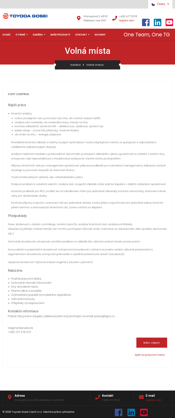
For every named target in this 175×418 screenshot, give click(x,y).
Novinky (100, 34)
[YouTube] (144, 413)
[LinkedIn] (131, 413)
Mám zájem (152, 342)
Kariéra (38, 34)
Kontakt (81, 34)
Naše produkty (60, 34)
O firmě (20, 34)
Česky (162, 4)
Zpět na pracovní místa (150, 355)
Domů (6, 34)
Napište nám (126, 20)
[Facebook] (118, 413)
